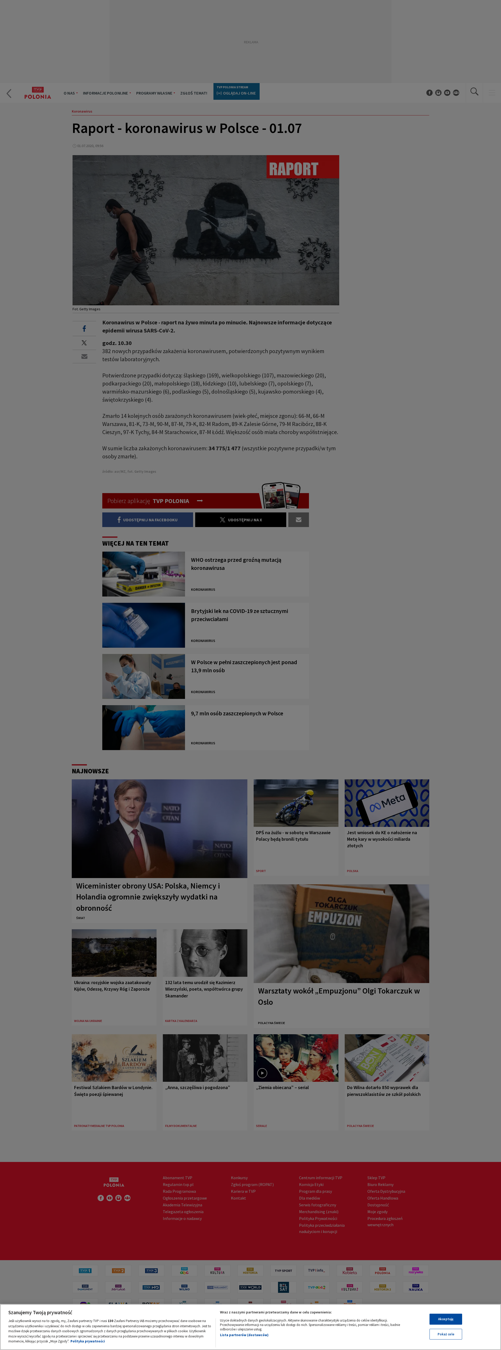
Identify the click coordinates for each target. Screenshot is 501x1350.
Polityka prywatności (87, 1341)
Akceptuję (446, 1319)
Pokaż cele (446, 1334)
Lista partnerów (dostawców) (244, 1335)
